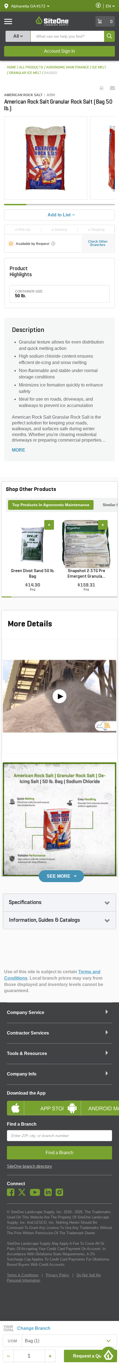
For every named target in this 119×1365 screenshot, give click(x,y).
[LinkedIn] (49, 1194)
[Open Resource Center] (108, 1354)
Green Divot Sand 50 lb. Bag (33, 574)
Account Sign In (59, 51)
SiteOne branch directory (29, 1166)
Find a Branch (22, 1124)
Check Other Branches (98, 243)
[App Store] (31, 1103)
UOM (12, 1341)
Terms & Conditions (22, 1275)
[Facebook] (12, 1194)
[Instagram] (61, 1194)
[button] (28, 6)
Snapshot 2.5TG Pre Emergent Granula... (86, 574)
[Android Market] (88, 1103)
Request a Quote (90, 1356)
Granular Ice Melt (25, 73)
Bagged (50, 73)
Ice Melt (99, 67)
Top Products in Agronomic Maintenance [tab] (50, 505)
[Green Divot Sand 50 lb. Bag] (33, 544)
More (18, 450)
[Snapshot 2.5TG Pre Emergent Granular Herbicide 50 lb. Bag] (86, 544)
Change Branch (33, 1328)
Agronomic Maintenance (67, 67)
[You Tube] (36, 1194)
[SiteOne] (52, 25)
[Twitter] (23, 1194)
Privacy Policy (57, 1275)
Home (11, 67)
